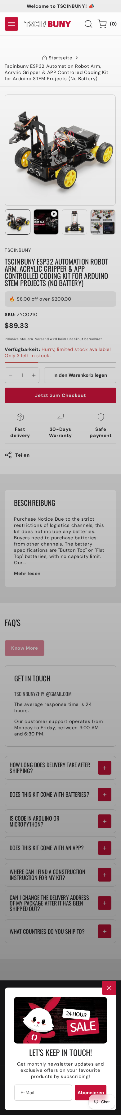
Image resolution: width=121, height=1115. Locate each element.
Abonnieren (91, 1093)
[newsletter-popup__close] (109, 988)
